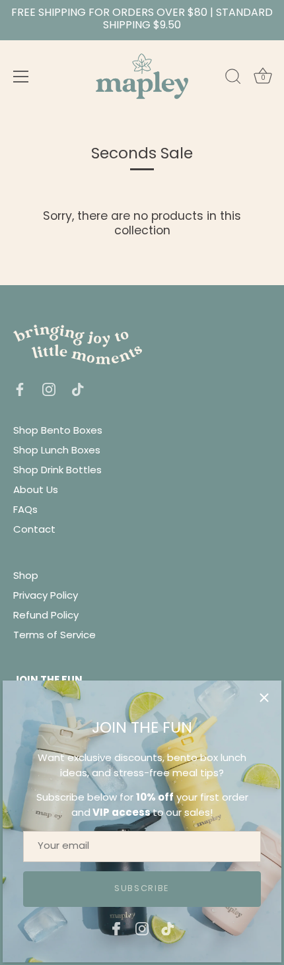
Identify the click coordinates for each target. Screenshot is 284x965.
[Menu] (21, 76)
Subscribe (142, 888)
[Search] (233, 78)
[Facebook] (116, 929)
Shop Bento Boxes (57, 431)
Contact (34, 530)
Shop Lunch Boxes (56, 451)
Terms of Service (54, 636)
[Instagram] (142, 929)
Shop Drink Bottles (57, 471)
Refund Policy (46, 616)
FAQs (25, 511)
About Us (35, 491)
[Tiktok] (167, 929)
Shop (25, 577)
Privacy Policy (45, 596)
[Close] (264, 697)
